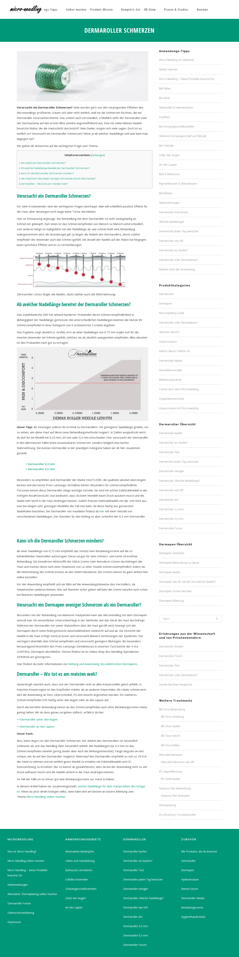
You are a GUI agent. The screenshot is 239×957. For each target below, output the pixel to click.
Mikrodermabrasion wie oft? (178, 762)
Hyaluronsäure (168, 341)
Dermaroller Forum (170, 528)
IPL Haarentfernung (170, 771)
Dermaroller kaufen (170, 433)
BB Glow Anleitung (172, 716)
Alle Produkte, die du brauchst (199, 851)
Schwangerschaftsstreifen (81, 889)
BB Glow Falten (170, 745)
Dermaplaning (167, 805)
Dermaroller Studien (171, 646)
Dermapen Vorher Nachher (175, 591)
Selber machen (168, 69)
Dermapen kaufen (169, 572)
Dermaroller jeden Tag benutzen (178, 231)
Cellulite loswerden (76, 879)
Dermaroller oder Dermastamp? (178, 259)
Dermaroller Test (169, 452)
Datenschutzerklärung (20, 912)
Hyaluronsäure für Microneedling (179, 408)
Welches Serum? (169, 332)
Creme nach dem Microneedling (178, 389)
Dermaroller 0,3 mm (171, 509)
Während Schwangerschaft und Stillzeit (182, 136)
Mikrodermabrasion (171, 754)
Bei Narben (165, 193)
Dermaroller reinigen (171, 471)
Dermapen (165, 303)
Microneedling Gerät (171, 313)
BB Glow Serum (170, 735)
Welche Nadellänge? (171, 221)
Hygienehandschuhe (171, 398)
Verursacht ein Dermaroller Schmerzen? (42, 162)
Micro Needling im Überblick (176, 59)
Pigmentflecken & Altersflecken (178, 183)
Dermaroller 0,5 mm (171, 518)
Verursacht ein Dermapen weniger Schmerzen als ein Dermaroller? (57, 178)
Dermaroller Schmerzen (173, 212)
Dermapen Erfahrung (171, 600)
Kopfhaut (164, 117)
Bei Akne (164, 98)
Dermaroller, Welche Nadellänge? (179, 480)
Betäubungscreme (170, 379)
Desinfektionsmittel (170, 370)
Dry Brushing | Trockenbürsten (177, 814)
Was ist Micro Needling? (21, 851)
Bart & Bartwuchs (169, 174)
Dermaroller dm (169, 499)
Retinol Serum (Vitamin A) (174, 351)
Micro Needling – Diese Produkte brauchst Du (186, 78)
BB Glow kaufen (170, 726)
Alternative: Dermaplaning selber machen (32, 894)
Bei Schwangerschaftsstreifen (176, 126)
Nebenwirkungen (169, 202)
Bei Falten (165, 88)
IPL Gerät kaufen (170, 778)
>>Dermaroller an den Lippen (35, 726)
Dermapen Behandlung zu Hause (179, 562)
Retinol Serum (189, 889)
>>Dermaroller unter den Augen (37, 719)
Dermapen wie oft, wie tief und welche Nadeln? (187, 581)
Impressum (14, 922)
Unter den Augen (169, 155)
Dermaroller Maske (170, 360)
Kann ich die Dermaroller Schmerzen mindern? (46, 173)
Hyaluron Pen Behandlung (175, 788)
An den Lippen (168, 164)
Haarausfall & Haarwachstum (176, 107)
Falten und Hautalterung (79, 861)
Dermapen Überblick (171, 553)
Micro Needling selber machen (46, 796)
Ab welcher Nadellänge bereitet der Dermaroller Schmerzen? (54, 168)
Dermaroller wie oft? (171, 240)
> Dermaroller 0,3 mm (40, 464)
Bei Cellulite (166, 145)
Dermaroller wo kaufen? (173, 250)
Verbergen (97, 155)
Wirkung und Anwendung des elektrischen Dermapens (102, 664)
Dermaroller (166, 294)
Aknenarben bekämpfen (79, 851)
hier (102, 511)
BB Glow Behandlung (172, 709)
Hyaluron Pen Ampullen (175, 795)
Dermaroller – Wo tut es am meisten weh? (43, 183)
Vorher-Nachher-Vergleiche (175, 684)
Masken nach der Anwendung (177, 269)
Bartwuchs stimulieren (78, 870)
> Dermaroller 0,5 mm (40, 469)
